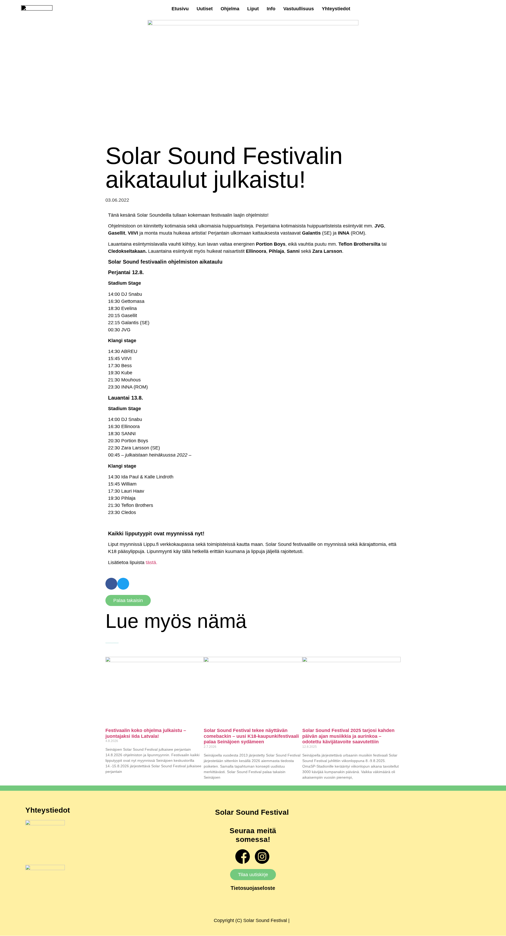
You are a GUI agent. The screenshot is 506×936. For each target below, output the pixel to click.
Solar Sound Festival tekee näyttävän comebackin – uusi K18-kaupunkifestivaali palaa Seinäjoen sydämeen (251, 736)
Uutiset (205, 8)
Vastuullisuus (298, 8)
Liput (253, 8)
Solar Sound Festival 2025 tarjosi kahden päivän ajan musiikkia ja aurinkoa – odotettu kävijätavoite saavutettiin (348, 736)
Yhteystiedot (336, 8)
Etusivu (180, 8)
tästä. (151, 562)
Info (271, 8)
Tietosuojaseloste (253, 888)
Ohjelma (230, 8)
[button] (111, 584)
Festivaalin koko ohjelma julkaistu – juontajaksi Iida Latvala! (145, 733)
